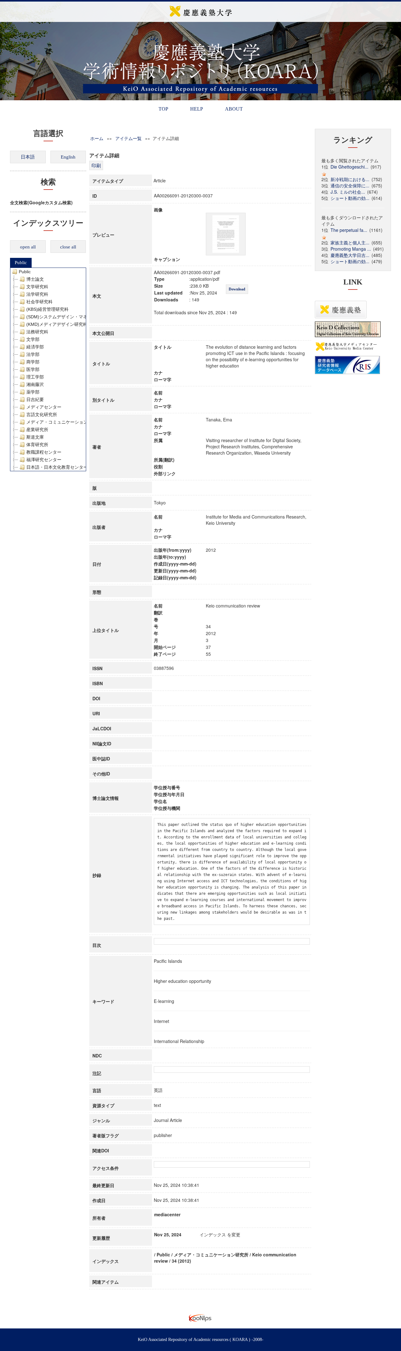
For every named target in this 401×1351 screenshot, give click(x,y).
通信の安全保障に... (350, 185)
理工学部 (35, 376)
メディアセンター (43, 406)
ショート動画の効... (350, 198)
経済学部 (35, 346)
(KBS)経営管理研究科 (47, 309)
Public (21, 262)
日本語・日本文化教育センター (57, 467)
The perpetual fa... (349, 230)
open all (28, 246)
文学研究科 (37, 286)
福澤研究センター (43, 459)
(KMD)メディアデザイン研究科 (56, 324)
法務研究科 (37, 331)
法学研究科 (37, 294)
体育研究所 (37, 444)
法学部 (32, 354)
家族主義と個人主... (350, 242)
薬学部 (32, 391)
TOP (163, 109)
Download (237, 289)
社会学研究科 (39, 301)
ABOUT (234, 109)
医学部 (32, 369)
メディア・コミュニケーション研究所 (63, 422)
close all (68, 246)
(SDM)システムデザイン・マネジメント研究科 (72, 316)
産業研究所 (37, 429)
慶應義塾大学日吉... (350, 255)
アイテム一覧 (128, 138)
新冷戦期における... (350, 179)
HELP (196, 109)
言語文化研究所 (41, 414)
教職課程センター (43, 452)
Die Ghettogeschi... (349, 167)
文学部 (32, 339)
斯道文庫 (35, 437)
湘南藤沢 (35, 384)
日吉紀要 (35, 399)
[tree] (48, 369)
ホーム (96, 138)
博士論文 (35, 279)
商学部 (32, 361)
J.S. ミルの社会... (348, 192)
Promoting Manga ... (351, 249)
